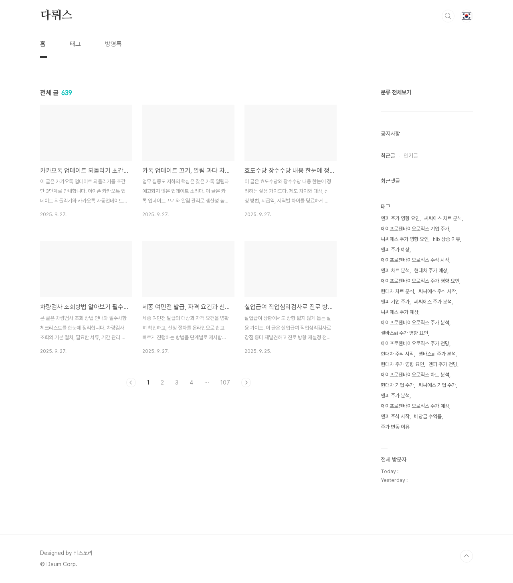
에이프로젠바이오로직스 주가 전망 (415, 343)
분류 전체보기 (396, 92)
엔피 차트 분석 (395, 270)
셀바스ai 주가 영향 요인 (404, 333)
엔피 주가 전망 (442, 364)
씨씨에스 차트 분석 (443, 218)
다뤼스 (56, 15)
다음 (246, 382)
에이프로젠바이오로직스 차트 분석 (415, 375)
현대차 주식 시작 (397, 354)
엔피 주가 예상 (395, 250)
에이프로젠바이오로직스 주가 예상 (415, 406)
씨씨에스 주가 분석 (433, 302)
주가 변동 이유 (395, 427)
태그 (75, 44)
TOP (466, 556)
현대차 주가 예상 (430, 270)
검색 (448, 16)
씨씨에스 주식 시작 (437, 291)
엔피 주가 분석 (395, 396)
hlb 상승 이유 (446, 239)
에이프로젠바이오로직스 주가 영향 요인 (420, 281)
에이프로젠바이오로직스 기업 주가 (415, 229)
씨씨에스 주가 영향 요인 (404, 239)
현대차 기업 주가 (397, 385)
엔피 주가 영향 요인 (400, 218)
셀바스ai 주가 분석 (437, 354)
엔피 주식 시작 (395, 416)
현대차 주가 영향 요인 (402, 364)
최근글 (388, 155)
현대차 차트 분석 (397, 291)
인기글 (411, 155)
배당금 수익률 (428, 416)
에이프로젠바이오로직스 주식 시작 (415, 260)
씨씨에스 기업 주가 (437, 385)
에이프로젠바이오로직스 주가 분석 (415, 323)
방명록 (113, 44)
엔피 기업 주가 (395, 302)
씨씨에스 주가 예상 (399, 312)
